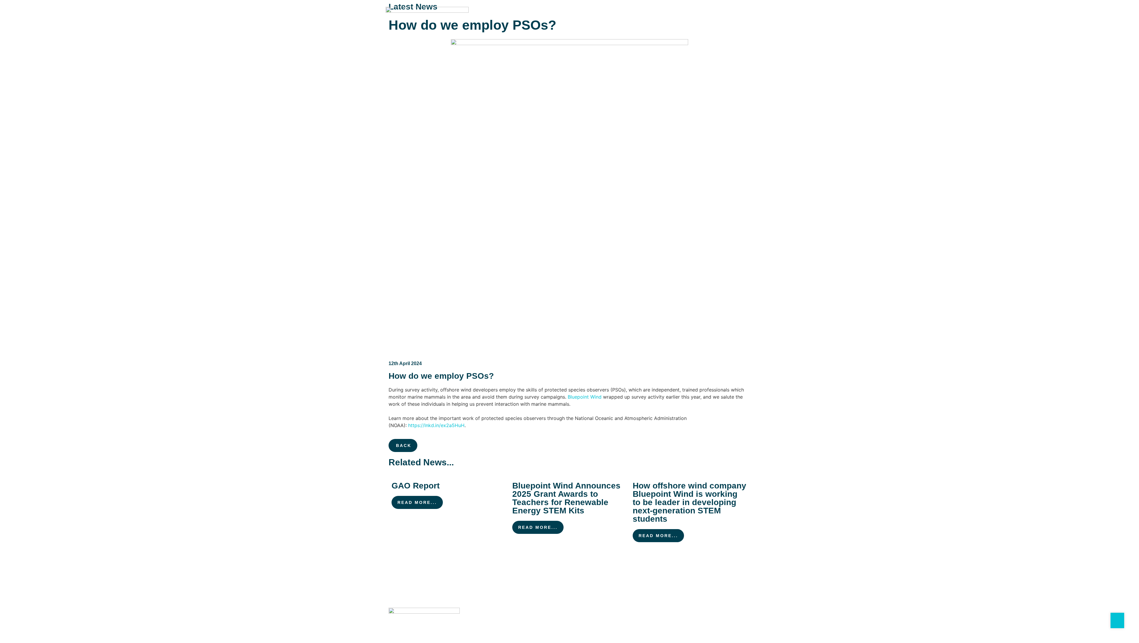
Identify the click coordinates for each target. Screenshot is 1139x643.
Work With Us (646, 17)
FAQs (713, 17)
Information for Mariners (599, 17)
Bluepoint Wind (585, 397)
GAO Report (416, 485)
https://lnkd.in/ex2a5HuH (436, 425)
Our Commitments (548, 17)
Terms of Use (577, 616)
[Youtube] (739, 619)
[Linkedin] (726, 619)
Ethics (613, 616)
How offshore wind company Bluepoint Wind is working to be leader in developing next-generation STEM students (689, 502)
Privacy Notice (490, 616)
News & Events (684, 17)
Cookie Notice (534, 616)
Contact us (738, 17)
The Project (509, 17)
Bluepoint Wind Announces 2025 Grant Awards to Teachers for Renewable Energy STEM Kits (566, 498)
